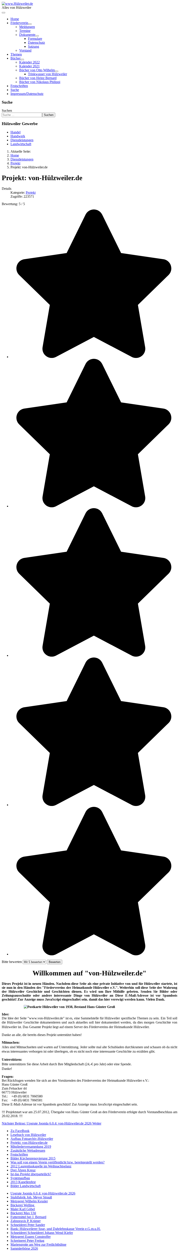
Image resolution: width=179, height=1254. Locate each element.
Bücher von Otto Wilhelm (37, 70)
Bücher (15, 58)
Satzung (33, 46)
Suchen (7, 110)
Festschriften (19, 86)
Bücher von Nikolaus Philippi (39, 82)
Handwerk (17, 136)
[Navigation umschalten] (3, 12)
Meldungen (27, 27)
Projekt (31, 192)
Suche (14, 90)
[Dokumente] (37, 36)
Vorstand (25, 50)
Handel (15, 132)
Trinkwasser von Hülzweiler (47, 74)
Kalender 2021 (29, 66)
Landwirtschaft (20, 144)
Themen (16, 54)
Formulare (35, 38)
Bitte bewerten (12, 962)
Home (14, 19)
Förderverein (19, 23)
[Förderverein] (30, 24)
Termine (25, 31)
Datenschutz (36, 42)
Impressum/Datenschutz (26, 94)
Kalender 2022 (29, 62)
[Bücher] (22, 59)
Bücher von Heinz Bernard (38, 78)
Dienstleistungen (21, 140)
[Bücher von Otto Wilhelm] (56, 71)
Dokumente (27, 35)
